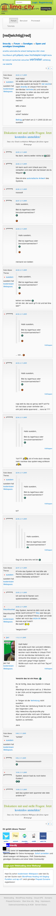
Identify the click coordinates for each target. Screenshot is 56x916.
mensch (8, 60)
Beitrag (19, 119)
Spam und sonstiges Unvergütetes (24, 45)
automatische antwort (18, 51)
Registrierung (45, 2)
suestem (9, 81)
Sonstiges (27, 43)
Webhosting (9, 897)
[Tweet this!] (7, 842)
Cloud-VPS (34, 8)
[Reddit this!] (35, 842)
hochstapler (35, 55)
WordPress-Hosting (9, 8)
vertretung (46, 60)
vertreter (36, 59)
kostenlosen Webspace (8, 90)
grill (14, 55)
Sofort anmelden (42, 853)
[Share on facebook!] (44, 842)
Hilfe (3, 13)
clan (38, 51)
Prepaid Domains (42, 879)
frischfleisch (7, 55)
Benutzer (24, 20)
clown (42, 51)
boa (34, 51)
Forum (13, 20)
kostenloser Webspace (11, 4)
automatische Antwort (36, 178)
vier (4, 64)
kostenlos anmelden (27, 137)
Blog (37, 901)
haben (26, 55)
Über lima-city (28, 901)
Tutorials (11, 26)
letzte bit (36, 618)
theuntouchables (10, 609)
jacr (7, 637)
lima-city (7, 43)
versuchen (25, 60)
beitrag (29, 51)
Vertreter (29, 89)
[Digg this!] (16, 842)
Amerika (24, 86)
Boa (38, 612)
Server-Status (41, 904)
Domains (24, 8)
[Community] (7, 19)
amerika (6, 51)
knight (44, 55)
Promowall (35, 20)
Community (46, 8)
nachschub (16, 60)
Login (35, 2)
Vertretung (35, 700)
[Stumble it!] (25, 842)
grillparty (20, 55)
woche (9, 63)
